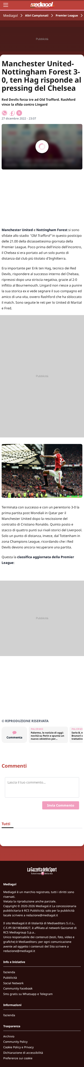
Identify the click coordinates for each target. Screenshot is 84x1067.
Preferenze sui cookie (17, 1058)
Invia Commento (60, 805)
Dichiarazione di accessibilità (23, 1053)
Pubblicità (10, 978)
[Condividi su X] (19, 113)
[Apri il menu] (5, 4)
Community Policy (15, 1042)
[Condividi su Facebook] (12, 113)
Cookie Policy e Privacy (18, 1047)
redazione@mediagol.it (42, 915)
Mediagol (10, 15)
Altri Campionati (36, 15)
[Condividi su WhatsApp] (4, 113)
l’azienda (9, 972)
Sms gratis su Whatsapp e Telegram (28, 994)
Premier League (67, 15)
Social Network (13, 983)
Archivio (8, 1036)
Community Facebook (17, 988)
